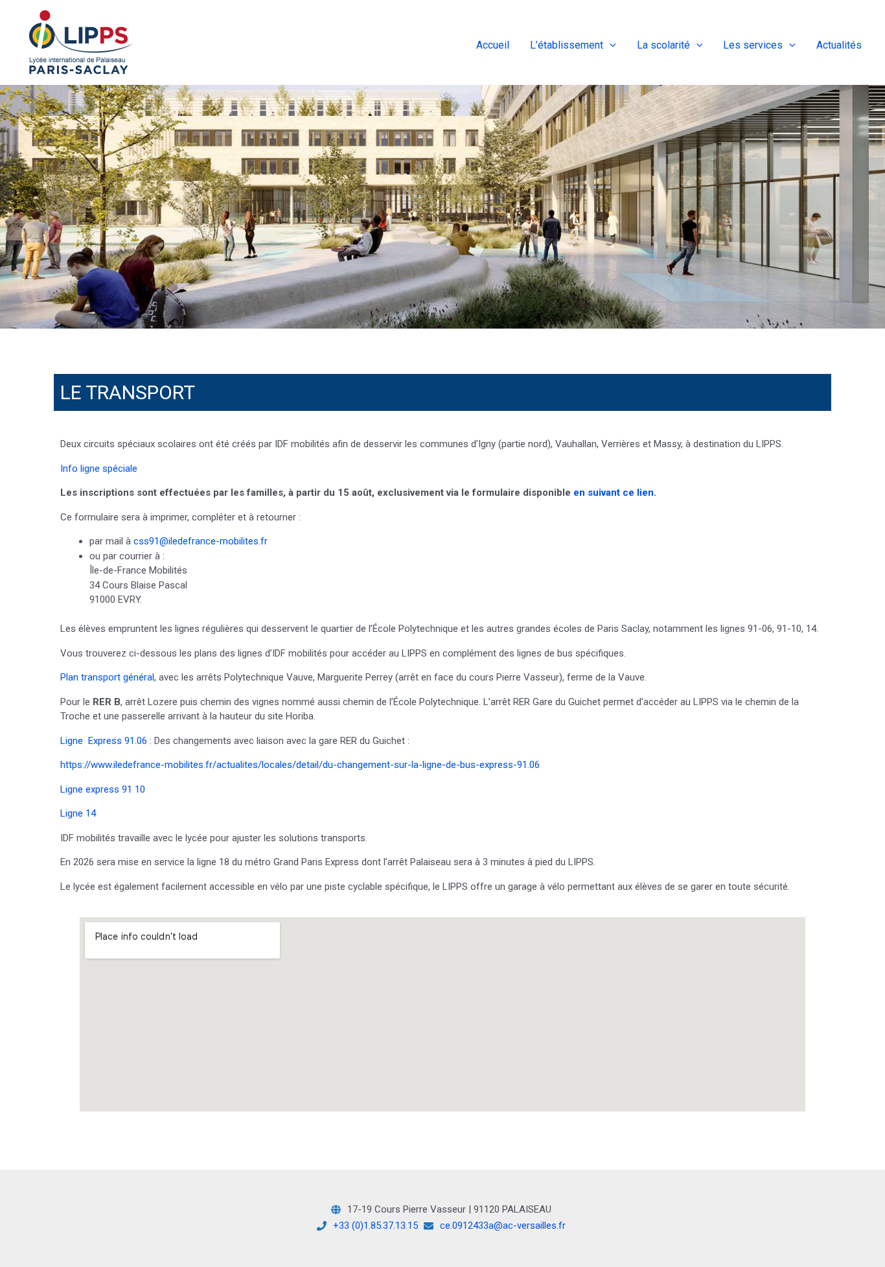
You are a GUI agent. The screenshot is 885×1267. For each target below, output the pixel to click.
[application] (609, 45)
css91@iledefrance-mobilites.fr (200, 541)
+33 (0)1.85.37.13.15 (375, 1225)
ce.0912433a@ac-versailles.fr (503, 1225)
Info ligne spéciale (98, 468)
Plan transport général (107, 677)
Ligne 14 (78, 813)
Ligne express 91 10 (102, 789)
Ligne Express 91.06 (103, 741)
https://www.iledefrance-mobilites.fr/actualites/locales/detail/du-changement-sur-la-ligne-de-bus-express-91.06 (300, 765)
